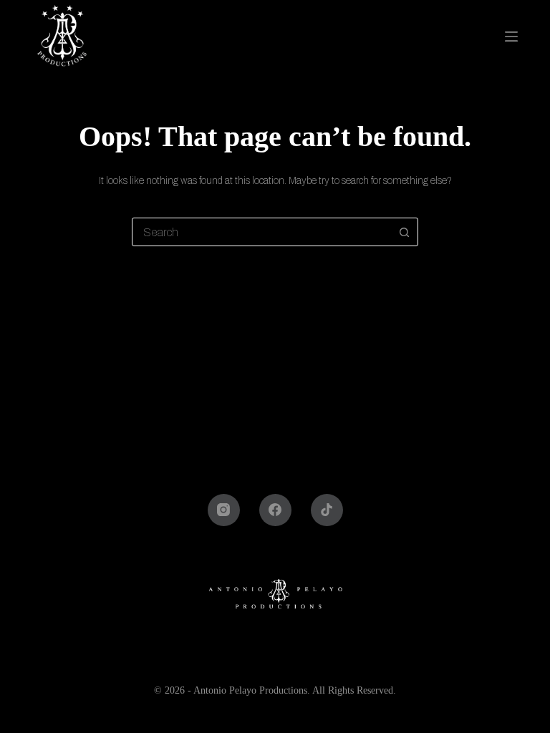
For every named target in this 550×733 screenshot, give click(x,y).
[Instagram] (224, 510)
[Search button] (404, 232)
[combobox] (261, 232)
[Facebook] (275, 510)
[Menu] (514, 36)
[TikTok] (327, 510)
